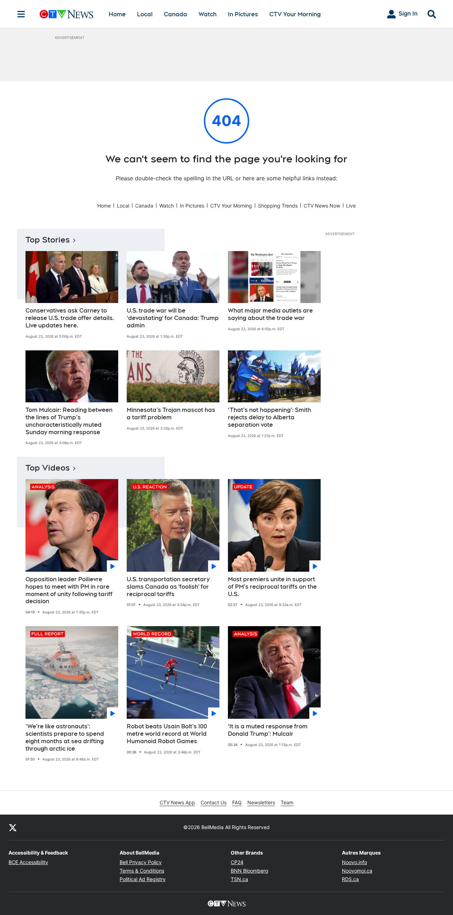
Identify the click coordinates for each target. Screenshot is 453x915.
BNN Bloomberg (249, 871)
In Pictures (243, 14)
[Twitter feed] (12, 827)
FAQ (237, 802)
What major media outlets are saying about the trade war (270, 314)
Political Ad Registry (143, 879)
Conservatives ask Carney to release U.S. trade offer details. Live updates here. (69, 318)
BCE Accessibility (28, 862)
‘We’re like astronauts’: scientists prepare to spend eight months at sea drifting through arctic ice (64, 737)
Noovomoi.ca (357, 871)
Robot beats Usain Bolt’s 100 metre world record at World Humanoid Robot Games (167, 734)
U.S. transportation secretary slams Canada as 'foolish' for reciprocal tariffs (168, 587)
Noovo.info (354, 862)
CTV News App (177, 802)
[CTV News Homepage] (66, 14)
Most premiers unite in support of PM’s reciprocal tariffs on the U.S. (272, 587)
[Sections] (21, 14)
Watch (208, 14)
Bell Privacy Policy (141, 862)
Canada (175, 14)
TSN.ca (239, 879)
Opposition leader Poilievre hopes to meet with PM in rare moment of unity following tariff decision (69, 590)
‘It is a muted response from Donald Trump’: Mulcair (268, 730)
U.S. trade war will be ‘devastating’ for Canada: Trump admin (173, 318)
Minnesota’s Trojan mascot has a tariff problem (171, 414)
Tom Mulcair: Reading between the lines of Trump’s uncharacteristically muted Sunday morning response (69, 421)
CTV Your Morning (295, 14)
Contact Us (213, 802)
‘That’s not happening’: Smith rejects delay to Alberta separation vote (269, 417)
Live (351, 206)
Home (117, 14)
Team (287, 802)
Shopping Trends (278, 206)
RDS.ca (350, 879)
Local (145, 14)
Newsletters (261, 802)
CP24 (237, 862)
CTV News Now (322, 206)
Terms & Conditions (142, 871)
